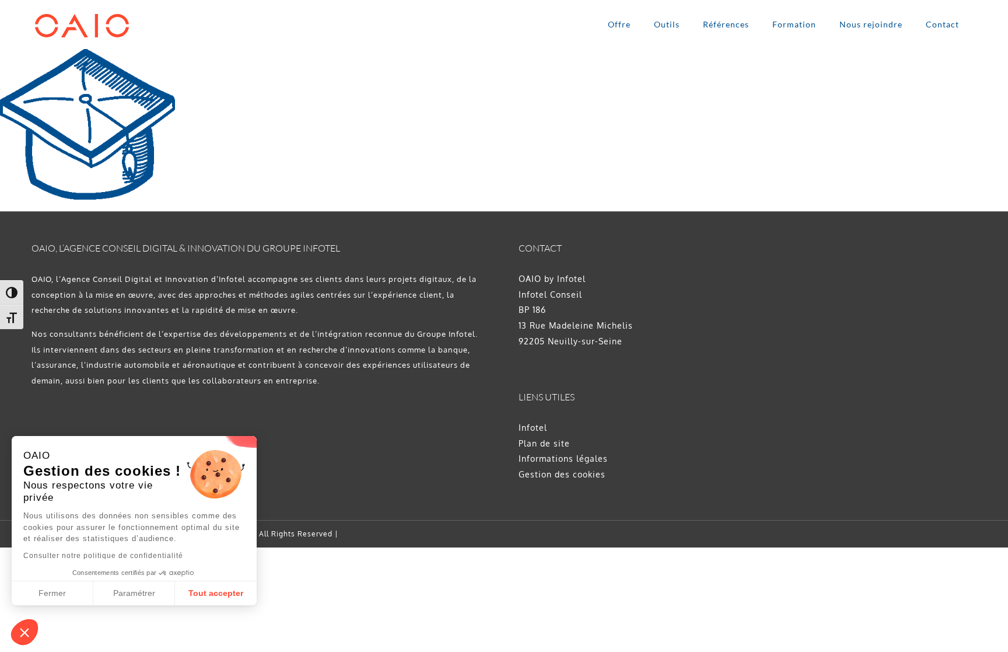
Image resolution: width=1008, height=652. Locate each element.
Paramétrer (134, 593)
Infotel (533, 428)
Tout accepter (215, 593)
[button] (24, 632)
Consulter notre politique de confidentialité (103, 556)
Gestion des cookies (562, 474)
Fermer (52, 593)
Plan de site (544, 443)
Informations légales (563, 458)
